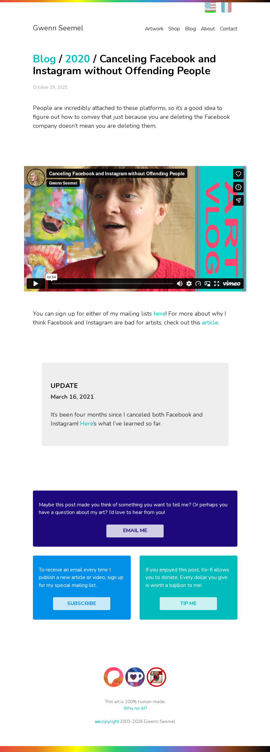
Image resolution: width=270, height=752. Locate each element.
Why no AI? (135, 708)
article (210, 322)
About (208, 28)
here (159, 314)
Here (86, 423)
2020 (77, 59)
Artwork (154, 28)
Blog (190, 28)
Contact (228, 28)
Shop (174, 28)
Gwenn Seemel (58, 28)
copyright (107, 721)
